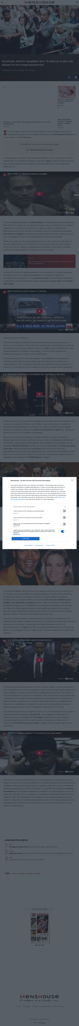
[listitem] (39, 507)
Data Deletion (28, 545)
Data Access (39, 545)
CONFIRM (25, 538)
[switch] (63, 511)
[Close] (73, 481)
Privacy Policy (50, 545)
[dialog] (39, 513)
